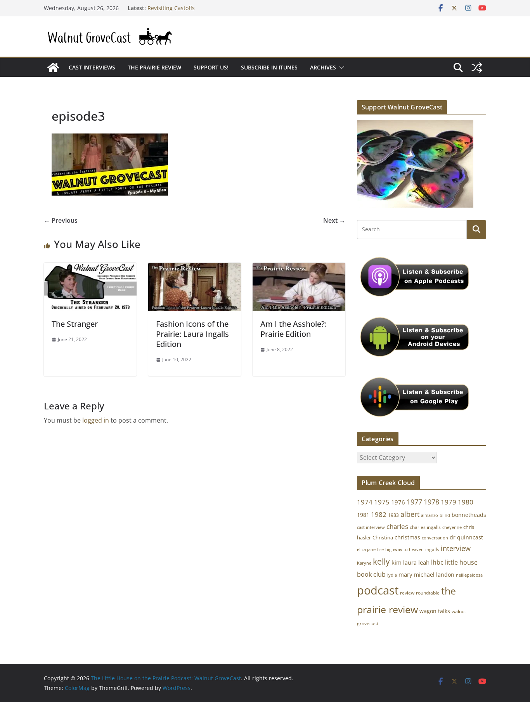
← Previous (61, 220)
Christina (382, 537)
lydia (392, 575)
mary (405, 574)
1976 (398, 502)
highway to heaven (404, 549)
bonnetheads (469, 514)
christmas (407, 537)
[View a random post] (477, 67)
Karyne (364, 563)
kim (396, 562)
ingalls (432, 549)
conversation (435, 538)
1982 (378, 514)
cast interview (371, 527)
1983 (393, 515)
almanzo (429, 515)
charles (397, 526)
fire (380, 549)
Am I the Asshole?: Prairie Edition (293, 329)
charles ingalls (425, 527)
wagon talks (434, 611)
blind (445, 515)
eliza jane (366, 549)
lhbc (437, 562)
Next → (334, 220)
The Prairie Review (154, 67)
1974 (364, 501)
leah (424, 562)
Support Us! (211, 67)
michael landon (434, 574)
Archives (323, 67)
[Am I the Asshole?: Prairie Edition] (299, 268)
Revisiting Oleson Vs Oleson (183, 6)
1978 (431, 501)
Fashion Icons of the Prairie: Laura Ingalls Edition (192, 334)
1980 (465, 501)
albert (409, 514)
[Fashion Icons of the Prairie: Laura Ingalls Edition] (194, 268)
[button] (340, 67)
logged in (95, 420)
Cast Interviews (92, 67)
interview (456, 548)
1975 (382, 501)
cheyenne (452, 527)
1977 (414, 501)
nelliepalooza (469, 575)
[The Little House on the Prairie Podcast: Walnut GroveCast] (53, 67)
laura (410, 562)
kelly (381, 561)
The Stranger (75, 324)
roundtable (428, 592)
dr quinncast (466, 537)
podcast (377, 590)
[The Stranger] (90, 268)
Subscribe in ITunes (269, 67)
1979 (448, 501)
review (407, 592)
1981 (363, 514)
